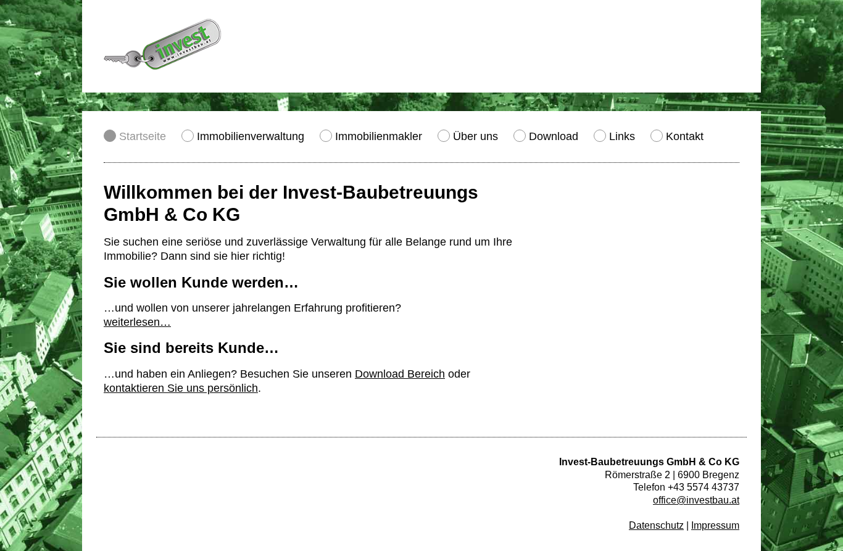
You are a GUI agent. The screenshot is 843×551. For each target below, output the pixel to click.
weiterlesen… (137, 322)
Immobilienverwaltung (250, 136)
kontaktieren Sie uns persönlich (181, 388)
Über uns (475, 136)
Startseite (142, 136)
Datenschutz (656, 525)
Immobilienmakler (378, 136)
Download (553, 136)
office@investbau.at (696, 500)
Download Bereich (400, 374)
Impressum (715, 525)
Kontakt (685, 136)
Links (622, 136)
